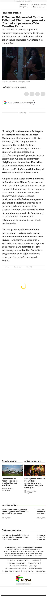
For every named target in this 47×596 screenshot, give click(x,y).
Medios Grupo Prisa (23, 584)
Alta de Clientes (33, 563)
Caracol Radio (11, 6)
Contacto (11, 560)
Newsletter (35, 560)
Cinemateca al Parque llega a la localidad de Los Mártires (9, 482)
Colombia (17, 267)
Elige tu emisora (38, 7)
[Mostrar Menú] (2, 6)
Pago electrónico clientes (16, 563)
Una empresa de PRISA (23, 578)
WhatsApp (43, 94)
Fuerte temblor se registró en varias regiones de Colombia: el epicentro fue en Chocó (15, 512)
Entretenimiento (12, 12)
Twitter (32, 94)
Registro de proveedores (18, 566)
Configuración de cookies (11, 571)
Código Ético (40, 571)
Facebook (26, 94)
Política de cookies (35, 569)
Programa (23, 7)
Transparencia (28, 571)
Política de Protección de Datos (15, 569)
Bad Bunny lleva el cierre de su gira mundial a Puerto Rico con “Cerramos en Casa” (15, 537)
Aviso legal (33, 566)
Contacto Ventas (23, 560)
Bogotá (29, 267)
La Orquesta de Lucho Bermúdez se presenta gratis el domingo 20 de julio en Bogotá (34, 483)
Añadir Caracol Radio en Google (20, 102)
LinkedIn (37, 94)
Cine (7, 267)
